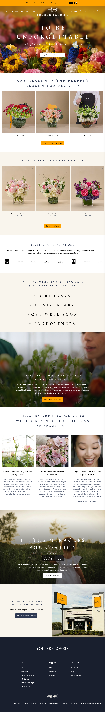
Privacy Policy (17, 703)
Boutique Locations (77, 668)
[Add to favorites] (32, 168)
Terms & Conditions (30, 703)
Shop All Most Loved (52, 226)
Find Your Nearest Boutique (26, 615)
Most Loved (25, 679)
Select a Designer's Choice (52, 399)
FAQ (50, 668)
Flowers (23, 668)
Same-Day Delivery (27, 675)
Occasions (24, 672)
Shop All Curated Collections (52, 143)
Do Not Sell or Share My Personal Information (53, 703)
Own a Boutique (76, 675)
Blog (72, 672)
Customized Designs (28, 683)
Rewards (52, 675)
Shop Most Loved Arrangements (52, 55)
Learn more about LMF (52, 575)
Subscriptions (25, 686)
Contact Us (52, 672)
